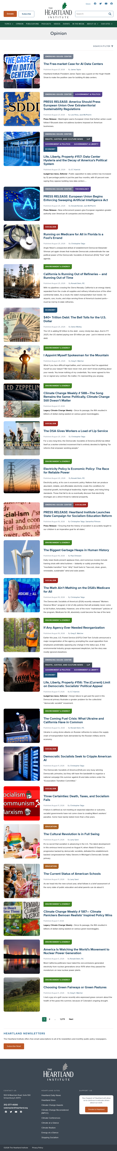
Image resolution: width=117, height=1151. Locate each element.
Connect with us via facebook (95, 3)
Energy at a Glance (49, 1133)
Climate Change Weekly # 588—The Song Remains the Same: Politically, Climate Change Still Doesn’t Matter (77, 397)
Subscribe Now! (14, 1046)
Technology (82, 189)
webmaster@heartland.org (16, 1108)
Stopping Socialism (49, 1138)
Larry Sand (74, 840)
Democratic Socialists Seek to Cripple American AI (77, 758)
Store (88, 4)
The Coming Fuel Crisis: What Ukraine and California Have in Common (74, 720)
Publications (32, 24)
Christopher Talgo (78, 244)
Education (51, 827)
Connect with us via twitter (100, 3)
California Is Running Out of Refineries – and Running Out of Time (75, 276)
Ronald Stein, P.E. (78, 283)
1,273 (62, 1019)
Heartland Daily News (51, 1095)
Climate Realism (48, 1128)
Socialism (50, 227)
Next (71, 1019)
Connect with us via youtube (106, 3)
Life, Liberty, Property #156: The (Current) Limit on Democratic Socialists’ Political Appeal (77, 684)
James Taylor (76, 70)
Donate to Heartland (96, 1109)
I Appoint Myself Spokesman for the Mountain (76, 355)
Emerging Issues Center (58, 57)
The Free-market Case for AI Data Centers (73, 64)
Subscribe (26, 14)
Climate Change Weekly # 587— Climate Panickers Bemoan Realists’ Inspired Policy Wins (78, 913)
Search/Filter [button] (101, 46)
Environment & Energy (57, 267)
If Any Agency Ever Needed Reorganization (74, 627)
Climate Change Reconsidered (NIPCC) (55, 1111)
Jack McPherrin (85, 115)
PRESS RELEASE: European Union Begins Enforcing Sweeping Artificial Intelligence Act (76, 198)
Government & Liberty (86, 144)
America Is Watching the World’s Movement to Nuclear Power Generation (76, 951)
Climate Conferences (50, 1118)
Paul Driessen (76, 556)
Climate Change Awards (52, 1105)
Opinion (19, 24)
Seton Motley (76, 327)
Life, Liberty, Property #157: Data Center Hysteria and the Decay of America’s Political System (75, 160)
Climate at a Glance (50, 1123)
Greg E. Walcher (77, 361)
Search (110, 14)
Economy (50, 149)
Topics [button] (8, 24)
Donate (10, 14)
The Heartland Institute (58, 10)
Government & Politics (87, 94)
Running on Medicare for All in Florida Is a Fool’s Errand (73, 236)
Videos (57, 24)
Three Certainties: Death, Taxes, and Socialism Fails (76, 798)
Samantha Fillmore (93, 522)
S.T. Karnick (75, 170)
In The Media (78, 24)
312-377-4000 (11, 1105)
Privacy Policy (37, 1148)
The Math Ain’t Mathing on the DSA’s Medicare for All (77, 589)
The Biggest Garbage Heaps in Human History (76, 550)
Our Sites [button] (105, 24)
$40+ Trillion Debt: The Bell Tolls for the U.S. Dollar (75, 319)
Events (66, 24)
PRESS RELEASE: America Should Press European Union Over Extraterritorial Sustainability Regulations (72, 105)
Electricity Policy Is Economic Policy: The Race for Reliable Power (76, 470)
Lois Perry (74, 115)
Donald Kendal (77, 206)
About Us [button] (91, 24)
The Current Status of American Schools (72, 873)
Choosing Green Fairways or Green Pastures (75, 987)
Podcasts (46, 24)
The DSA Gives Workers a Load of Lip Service (76, 431)
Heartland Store (48, 1100)
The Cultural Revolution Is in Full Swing (71, 834)
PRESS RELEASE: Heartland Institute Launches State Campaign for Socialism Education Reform (78, 514)
